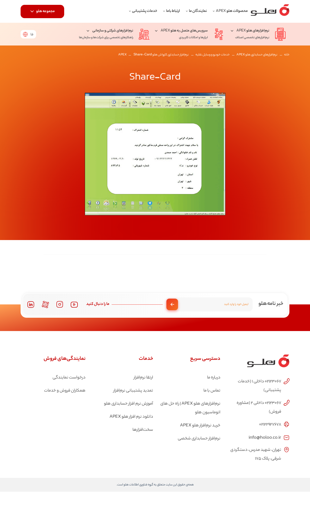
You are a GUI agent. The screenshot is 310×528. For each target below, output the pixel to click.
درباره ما (213, 377)
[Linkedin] (31, 305)
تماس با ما (211, 390)
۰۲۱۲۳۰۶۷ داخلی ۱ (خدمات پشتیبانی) (259, 386)
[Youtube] (74, 305)
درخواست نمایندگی (69, 377)
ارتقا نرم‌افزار (143, 377)
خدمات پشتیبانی (144, 11)
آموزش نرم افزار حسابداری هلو (128, 403)
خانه (286, 54)
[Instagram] (59, 304)
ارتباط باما (173, 11)
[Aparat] (45, 305)
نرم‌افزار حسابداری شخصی (199, 438)
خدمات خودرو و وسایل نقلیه (212, 54)
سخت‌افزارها (142, 430)
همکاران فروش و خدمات (64, 390)
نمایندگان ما (198, 11)
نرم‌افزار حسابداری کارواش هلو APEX (153, 54)
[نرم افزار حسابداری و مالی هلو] (270, 11)
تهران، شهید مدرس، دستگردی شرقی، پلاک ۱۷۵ (255, 454)
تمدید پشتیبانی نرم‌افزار (133, 390)
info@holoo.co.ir (264, 437)
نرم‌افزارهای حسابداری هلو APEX (256, 54)
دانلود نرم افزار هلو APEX (131, 417)
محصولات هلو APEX (232, 11)
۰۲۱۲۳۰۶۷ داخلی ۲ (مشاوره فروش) (259, 407)
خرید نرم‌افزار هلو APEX (200, 425)
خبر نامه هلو (270, 304)
